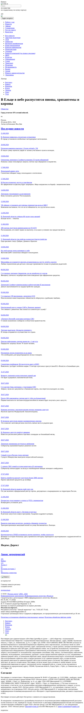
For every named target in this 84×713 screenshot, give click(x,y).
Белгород (8, 82)
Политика (9, 65)
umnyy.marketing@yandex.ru (68, 706)
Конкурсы (9, 32)
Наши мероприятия (12, 45)
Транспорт (9, 63)
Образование (10, 59)
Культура (8, 57)
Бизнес (7, 69)
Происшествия (10, 49)
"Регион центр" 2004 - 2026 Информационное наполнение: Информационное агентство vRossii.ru (27, 595)
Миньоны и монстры (9, 572)
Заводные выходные (12, 38)
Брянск (7, 84)
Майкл (3, 560)
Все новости (10, 36)
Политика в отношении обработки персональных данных (22, 617)
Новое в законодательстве (15, 73)
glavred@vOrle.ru (31, 706)
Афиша (8, 26)
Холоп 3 (4, 564)
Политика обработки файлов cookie (58, 617)
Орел (7, 92)
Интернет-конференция (14, 43)
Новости (8, 24)
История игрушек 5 (8, 568)
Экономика (9, 75)
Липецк (8, 90)
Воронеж (8, 86)
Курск (7, 88)
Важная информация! (13, 47)
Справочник (10, 28)
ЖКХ (7, 55)
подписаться (5, 590)
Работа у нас (10, 22)
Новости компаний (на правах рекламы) (20, 53)
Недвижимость (11, 67)
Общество (9, 41)
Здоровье (8, 51)
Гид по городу (10, 30)
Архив (7, 71)
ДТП (7, 40)
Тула (7, 94)
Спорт (7, 61)
